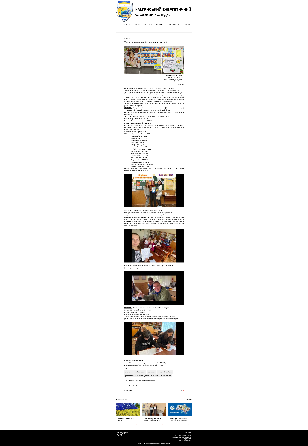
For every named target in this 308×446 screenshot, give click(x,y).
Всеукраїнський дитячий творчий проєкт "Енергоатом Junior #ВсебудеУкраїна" (179, 419)
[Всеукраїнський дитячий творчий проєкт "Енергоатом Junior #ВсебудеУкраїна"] (180, 409)
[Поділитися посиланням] (133, 385)
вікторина (128, 372)
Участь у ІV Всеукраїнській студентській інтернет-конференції (153, 419)
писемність (155, 376)
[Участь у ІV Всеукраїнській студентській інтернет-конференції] (154, 409)
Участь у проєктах (129, 380)
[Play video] (154, 190)
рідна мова (151, 372)
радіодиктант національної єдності (137, 376)
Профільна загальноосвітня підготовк (145, 380)
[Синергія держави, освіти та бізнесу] (128, 409)
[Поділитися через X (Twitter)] (129, 385)
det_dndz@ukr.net (186, 440)
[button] (125, 25)
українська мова (140, 372)
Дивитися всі (188, 399)
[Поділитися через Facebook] (125, 385)
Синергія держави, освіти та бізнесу (127, 419)
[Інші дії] (183, 38)
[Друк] (137, 385)
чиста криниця (166, 376)
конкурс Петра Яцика (165, 372)
